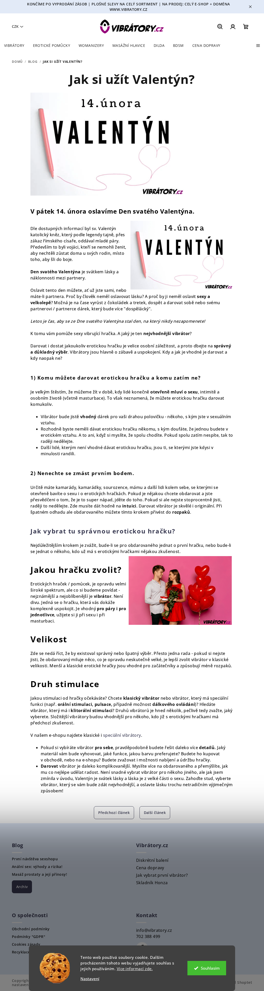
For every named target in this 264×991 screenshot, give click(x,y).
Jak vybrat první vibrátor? (162, 875)
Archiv (22, 886)
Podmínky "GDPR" (28, 937)
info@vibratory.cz (154, 930)
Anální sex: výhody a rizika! (37, 867)
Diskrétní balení (152, 860)
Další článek (155, 812)
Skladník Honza (152, 882)
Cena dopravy (150, 868)
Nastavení (89, 979)
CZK (15, 26)
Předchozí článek (114, 812)
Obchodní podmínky (31, 929)
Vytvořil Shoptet (237, 982)
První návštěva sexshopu (35, 859)
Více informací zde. (135, 968)
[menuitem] (14, 45)
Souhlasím (210, 968)
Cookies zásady (26, 944)
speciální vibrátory (122, 735)
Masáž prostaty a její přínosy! (39, 874)
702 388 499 (148, 936)
